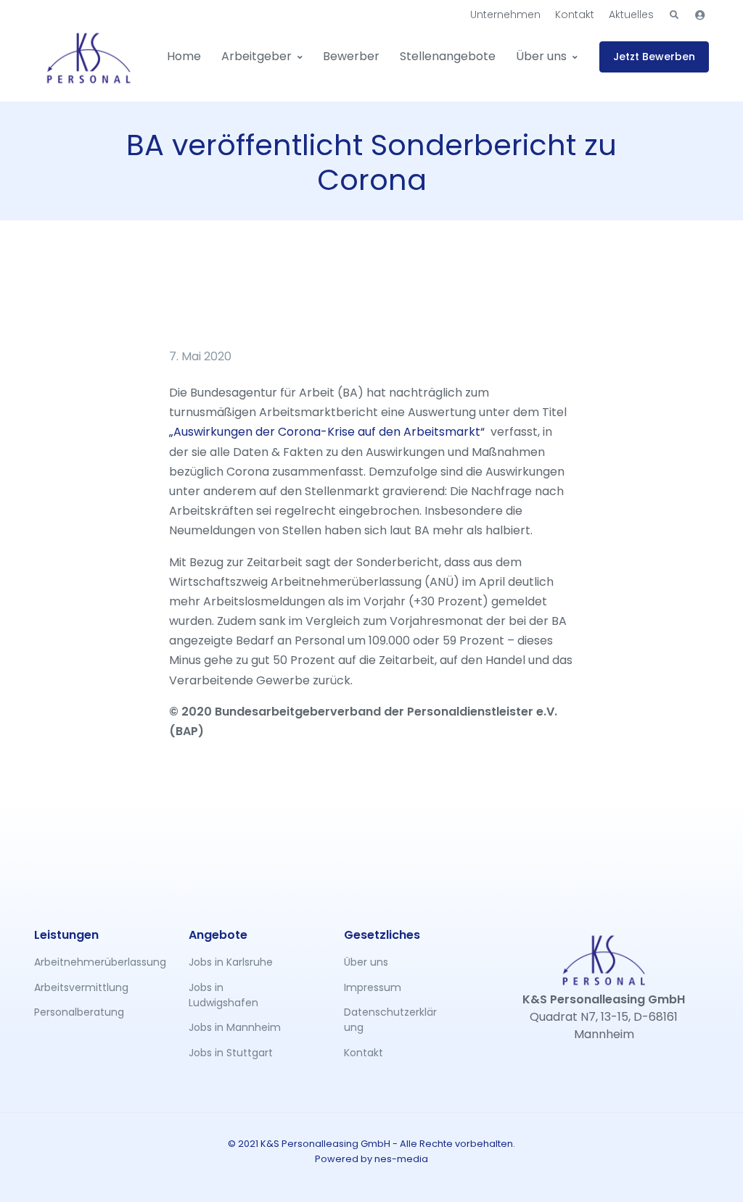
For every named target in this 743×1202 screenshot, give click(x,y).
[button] (674, 15)
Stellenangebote (448, 56)
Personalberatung (79, 1012)
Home (184, 56)
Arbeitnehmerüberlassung (81, 962)
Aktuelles (631, 14)
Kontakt (574, 14)
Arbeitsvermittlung (81, 987)
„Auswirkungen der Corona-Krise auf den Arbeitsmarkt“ (327, 431)
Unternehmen (505, 14)
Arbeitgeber (256, 56)
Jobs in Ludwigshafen (223, 995)
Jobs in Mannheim (235, 1027)
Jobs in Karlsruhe (231, 962)
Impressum (372, 987)
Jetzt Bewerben (654, 56)
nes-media (401, 1159)
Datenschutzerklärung (390, 1020)
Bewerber (351, 56)
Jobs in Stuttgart (231, 1052)
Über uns (541, 56)
